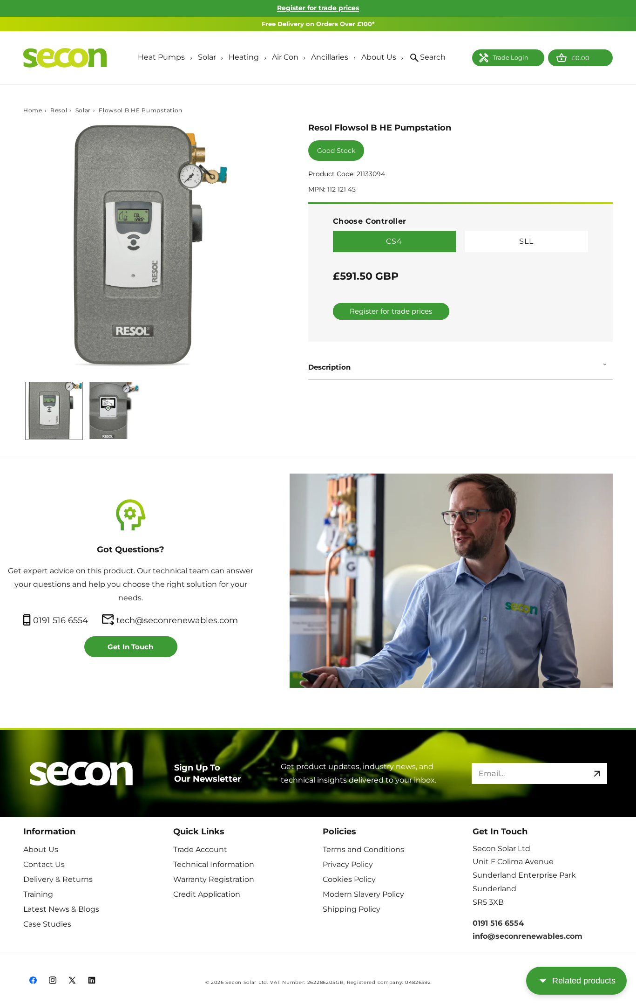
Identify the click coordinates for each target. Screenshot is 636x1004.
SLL (526, 241)
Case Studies (47, 923)
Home (32, 110)
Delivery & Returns (58, 878)
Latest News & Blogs (61, 908)
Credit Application (206, 893)
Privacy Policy (348, 864)
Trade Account (200, 849)
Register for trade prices (318, 8)
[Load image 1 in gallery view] (54, 410)
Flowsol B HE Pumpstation (141, 110)
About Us (40, 849)
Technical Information (213, 864)
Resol (59, 110)
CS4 (394, 241)
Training (38, 893)
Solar (83, 110)
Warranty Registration (213, 878)
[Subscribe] (597, 773)
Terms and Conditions (363, 849)
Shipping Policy (351, 908)
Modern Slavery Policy (363, 893)
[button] (165, 58)
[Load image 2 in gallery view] (115, 410)
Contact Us (44, 864)
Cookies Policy (349, 878)
